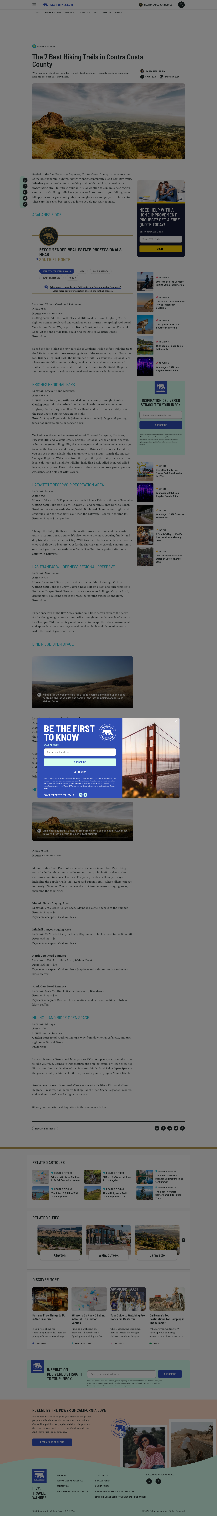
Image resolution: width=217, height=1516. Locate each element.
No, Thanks (80, 772)
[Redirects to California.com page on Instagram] (81, 795)
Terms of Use (68, 786)
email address (51, 745)
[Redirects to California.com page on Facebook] (85, 795)
